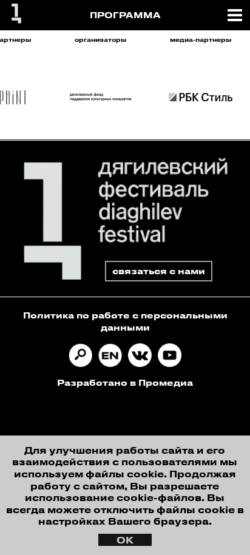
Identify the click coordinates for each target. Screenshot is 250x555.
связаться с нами (158, 271)
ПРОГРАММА (125, 15)
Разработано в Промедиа (125, 382)
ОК (125, 539)
